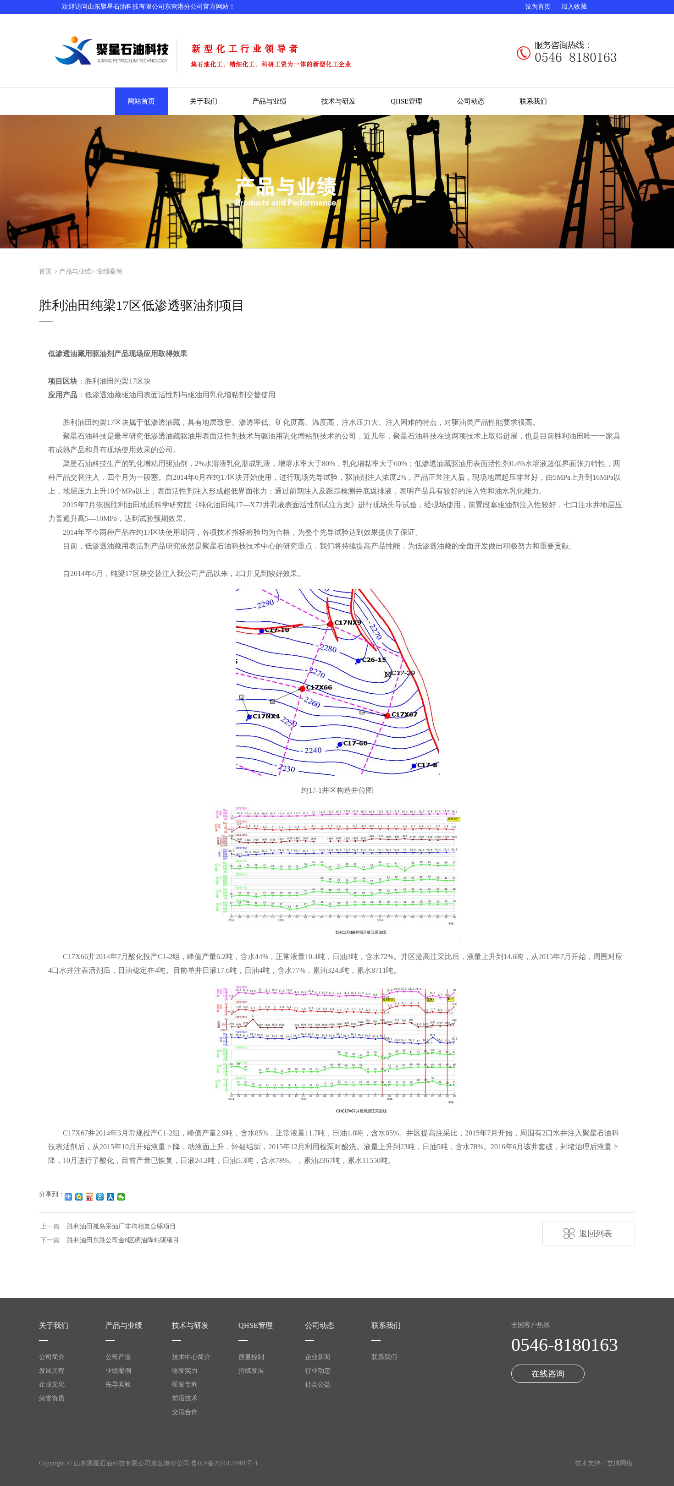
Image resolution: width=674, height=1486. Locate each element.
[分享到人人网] (111, 1197)
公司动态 (471, 101)
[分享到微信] (121, 1197)
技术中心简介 (191, 1357)
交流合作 (185, 1412)
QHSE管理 (406, 101)
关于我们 (203, 101)
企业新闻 (318, 1357)
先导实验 (118, 1384)
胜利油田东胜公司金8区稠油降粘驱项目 (123, 1240)
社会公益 (318, 1384)
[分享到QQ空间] (79, 1197)
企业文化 (52, 1384)
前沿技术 (185, 1398)
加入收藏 (574, 6)
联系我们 (533, 101)
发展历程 (52, 1370)
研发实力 (185, 1370)
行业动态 (318, 1370)
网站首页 (141, 101)
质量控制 (251, 1357)
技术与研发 (338, 101)
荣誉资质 (52, 1398)
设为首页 (538, 6)
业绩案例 (109, 271)
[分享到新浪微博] (90, 1197)
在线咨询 (547, 1373)
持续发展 (251, 1370)
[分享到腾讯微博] (100, 1197)
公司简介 (52, 1357)
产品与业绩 (269, 101)
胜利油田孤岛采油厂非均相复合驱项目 (121, 1226)
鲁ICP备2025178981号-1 (224, 1463)
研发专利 (185, 1384)
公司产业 (118, 1357)
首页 (45, 271)
